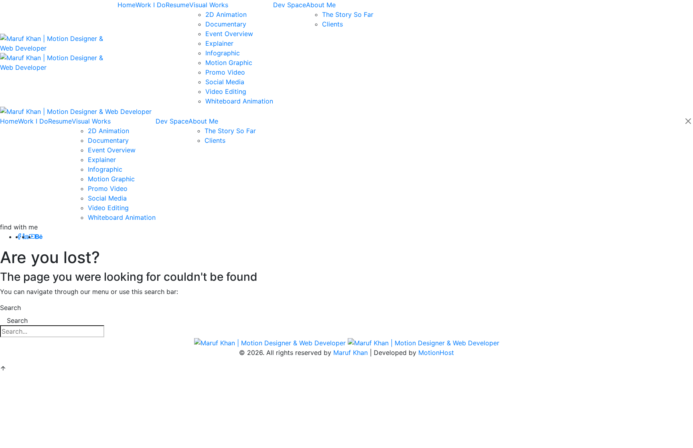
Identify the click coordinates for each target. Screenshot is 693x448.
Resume (177, 5)
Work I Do (151, 5)
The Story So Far (347, 14)
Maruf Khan (350, 353)
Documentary (225, 24)
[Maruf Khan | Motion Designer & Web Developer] (76, 111)
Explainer (219, 43)
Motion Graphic (228, 63)
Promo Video (225, 72)
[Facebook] (19, 237)
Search (10, 308)
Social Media (224, 82)
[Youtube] (32, 237)
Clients (332, 24)
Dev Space (289, 5)
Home (127, 5)
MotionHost (436, 353)
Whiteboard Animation (239, 101)
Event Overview (229, 34)
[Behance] (39, 237)
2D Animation (226, 14)
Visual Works (208, 5)
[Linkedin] (25, 237)
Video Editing (225, 91)
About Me (321, 5)
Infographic (222, 53)
